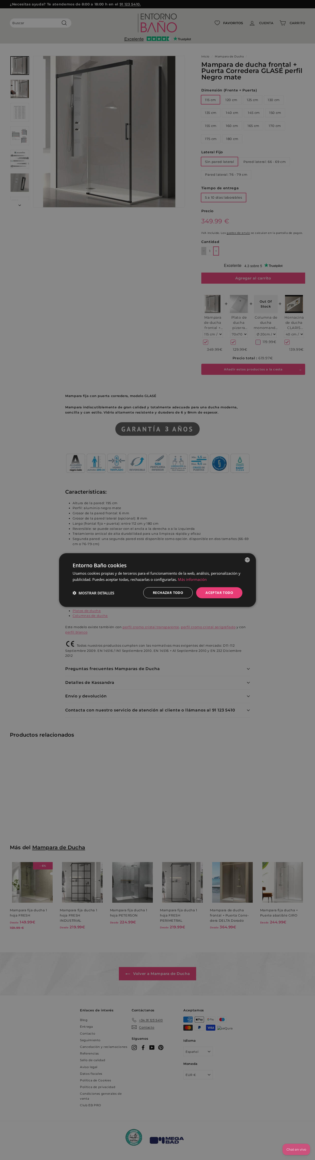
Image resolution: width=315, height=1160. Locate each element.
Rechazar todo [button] (168, 592)
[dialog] (157, 580)
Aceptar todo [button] (219, 592)
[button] (93, 592)
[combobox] (247, 559)
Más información (192, 579)
